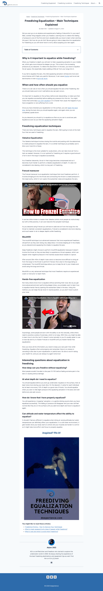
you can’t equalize (44, 101)
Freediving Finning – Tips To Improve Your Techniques (43, 527)
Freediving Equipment (48, 3)
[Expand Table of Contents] (78, 50)
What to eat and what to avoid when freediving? (41, 531)
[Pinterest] (55, 577)
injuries (66, 76)
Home (28, 16)
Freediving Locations (65, 3)
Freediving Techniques (81, 3)
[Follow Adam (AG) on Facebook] (51, 562)
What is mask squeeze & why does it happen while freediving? (46, 529)
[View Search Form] (99, 3)
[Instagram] (51, 577)
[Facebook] (47, 577)
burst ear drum (42, 78)
